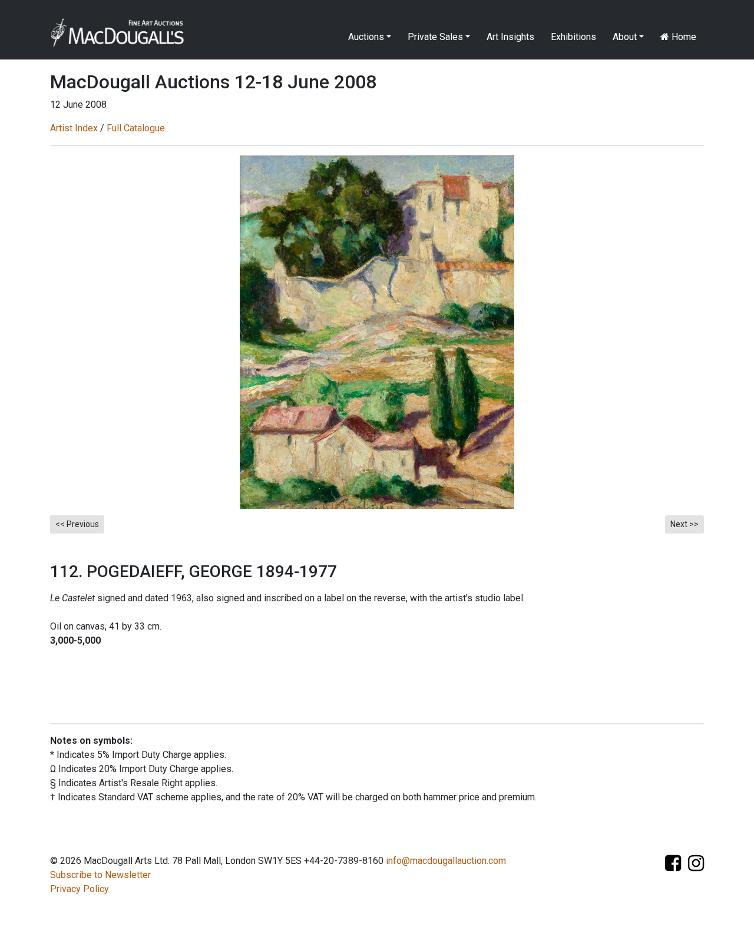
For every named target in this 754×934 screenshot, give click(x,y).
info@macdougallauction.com (446, 860)
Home (682, 36)
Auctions (366, 36)
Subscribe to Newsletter (100, 874)
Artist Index (74, 128)
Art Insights (510, 36)
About (625, 36)
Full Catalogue (136, 128)
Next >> (684, 524)
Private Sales (435, 36)
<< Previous (77, 524)
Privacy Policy (79, 889)
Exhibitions (573, 36)
